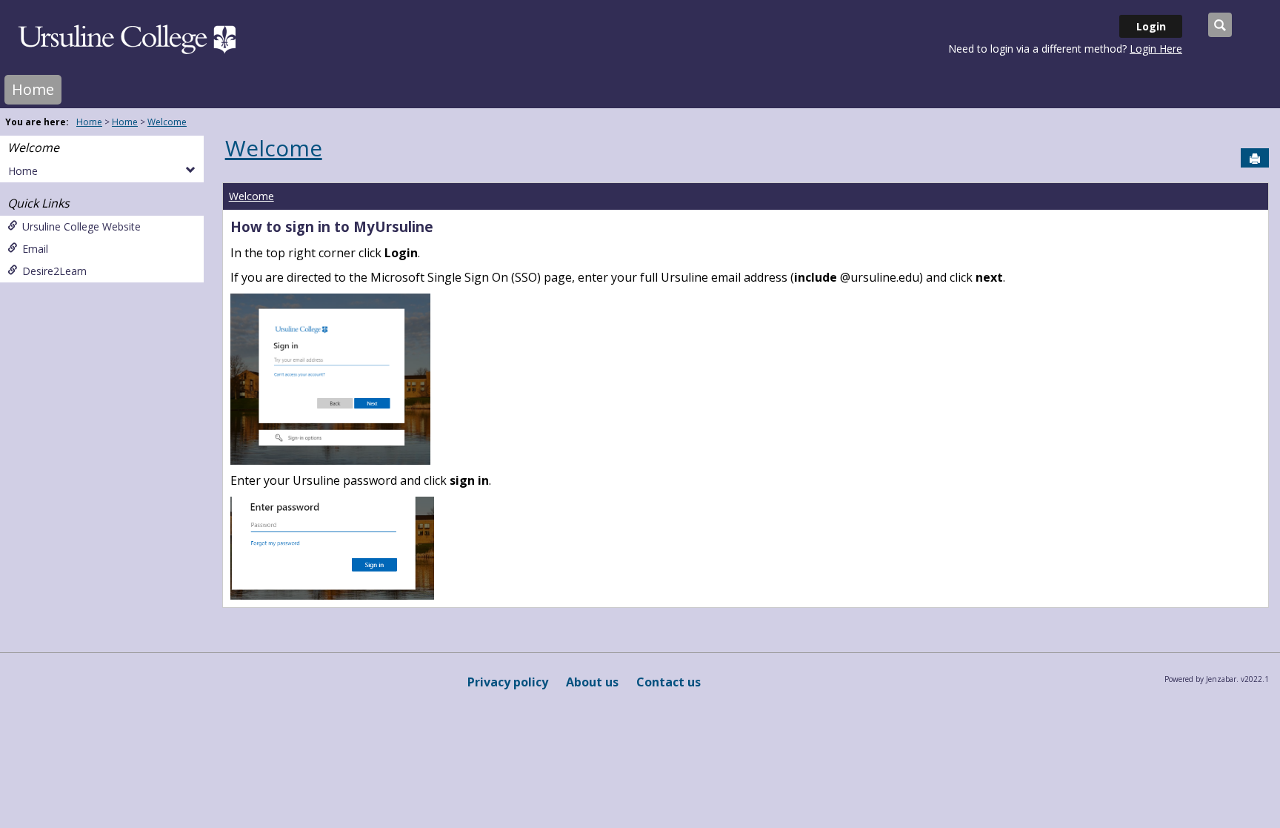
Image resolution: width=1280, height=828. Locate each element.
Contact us (668, 682)
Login (1151, 26)
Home (33, 89)
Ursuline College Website (81, 226)
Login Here (1156, 49)
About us (592, 682)
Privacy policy (507, 682)
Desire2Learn (54, 271)
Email (35, 249)
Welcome (167, 122)
